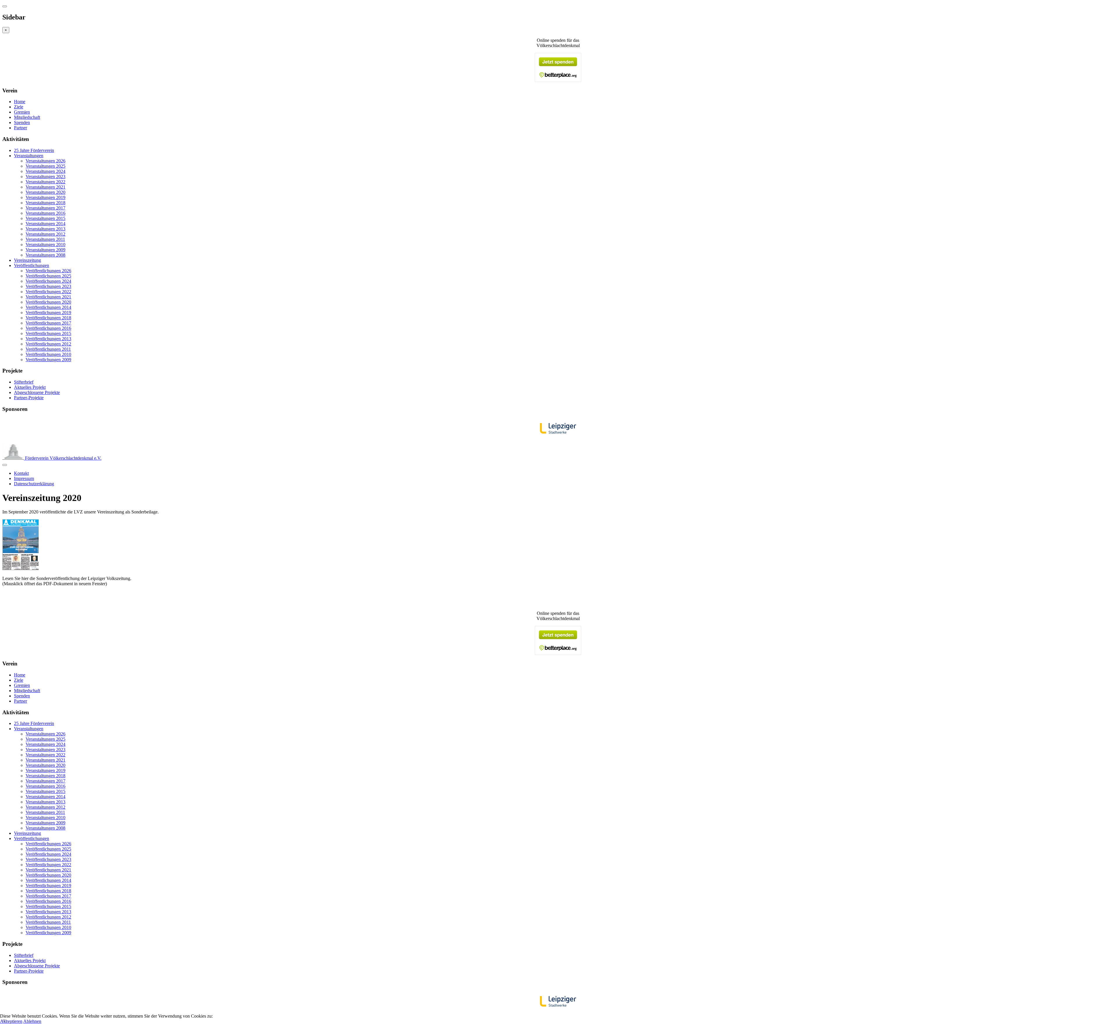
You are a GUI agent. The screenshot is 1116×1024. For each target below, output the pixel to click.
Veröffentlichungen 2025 (48, 275)
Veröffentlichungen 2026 (48, 270)
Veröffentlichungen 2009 (48, 359)
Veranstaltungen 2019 (45, 197)
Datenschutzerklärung (34, 483)
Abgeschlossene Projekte (37, 392)
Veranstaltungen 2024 (45, 171)
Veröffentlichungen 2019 (48, 312)
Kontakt (21, 473)
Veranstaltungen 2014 (45, 223)
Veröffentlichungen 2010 (48, 354)
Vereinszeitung (27, 260)
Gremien (22, 112)
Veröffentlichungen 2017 (48, 323)
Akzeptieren (11, 1021)
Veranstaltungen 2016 (45, 213)
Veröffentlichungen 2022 (48, 291)
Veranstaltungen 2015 (45, 218)
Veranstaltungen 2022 (45, 181)
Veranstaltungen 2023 (45, 176)
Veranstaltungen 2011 (45, 239)
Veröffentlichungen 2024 (48, 281)
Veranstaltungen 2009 (45, 249)
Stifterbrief (23, 381)
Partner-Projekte (29, 397)
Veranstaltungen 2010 (45, 244)
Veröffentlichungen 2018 (48, 317)
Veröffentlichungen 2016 (48, 328)
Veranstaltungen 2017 (45, 207)
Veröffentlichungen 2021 (48, 296)
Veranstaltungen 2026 (45, 160)
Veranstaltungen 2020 (45, 192)
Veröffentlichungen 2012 (48, 343)
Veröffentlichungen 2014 (48, 307)
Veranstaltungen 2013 (45, 228)
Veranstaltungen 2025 (45, 166)
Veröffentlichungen (31, 265)
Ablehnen (32, 1021)
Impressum (24, 478)
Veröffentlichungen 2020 (48, 302)
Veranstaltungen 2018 (45, 202)
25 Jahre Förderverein (34, 150)
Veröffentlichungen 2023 (48, 286)
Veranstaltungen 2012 (45, 234)
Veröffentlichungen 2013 (48, 338)
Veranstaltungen (28, 155)
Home (19, 101)
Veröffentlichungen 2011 (48, 349)
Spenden (22, 122)
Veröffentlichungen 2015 (48, 333)
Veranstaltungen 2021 (45, 187)
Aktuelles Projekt (30, 387)
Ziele (18, 106)
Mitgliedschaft (27, 117)
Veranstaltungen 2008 (45, 255)
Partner (20, 127)
